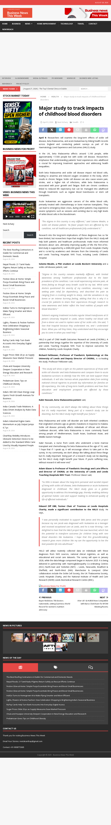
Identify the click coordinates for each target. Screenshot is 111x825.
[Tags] (55, 667)
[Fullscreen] (32, 216)
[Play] (6, 216)
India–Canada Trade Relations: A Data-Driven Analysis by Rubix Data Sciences (19, 409)
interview (6, 78)
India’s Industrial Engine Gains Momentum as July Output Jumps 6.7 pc (18, 424)
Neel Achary (62, 122)
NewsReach (7, 29)
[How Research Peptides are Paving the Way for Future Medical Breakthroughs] (93, 637)
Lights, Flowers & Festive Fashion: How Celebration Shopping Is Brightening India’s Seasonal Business (51, 700)
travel (80, 24)
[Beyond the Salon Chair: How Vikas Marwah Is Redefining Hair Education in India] (55, 637)
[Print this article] (86, 130)
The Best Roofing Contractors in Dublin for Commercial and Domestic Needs (18, 253)
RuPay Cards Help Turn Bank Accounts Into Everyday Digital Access (17, 343)
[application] (19, 210)
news (27, 24)
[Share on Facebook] (43, 130)
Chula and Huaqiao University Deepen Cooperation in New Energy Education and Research (17, 369)
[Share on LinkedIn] (60, 130)
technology (67, 24)
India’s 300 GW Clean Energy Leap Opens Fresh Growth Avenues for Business (19, 395)
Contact (93, 24)
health (75, 122)
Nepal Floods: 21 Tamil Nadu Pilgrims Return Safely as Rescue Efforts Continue (18, 267)
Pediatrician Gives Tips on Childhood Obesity (26, 718)
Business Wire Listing (89, 78)
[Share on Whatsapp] (94, 130)
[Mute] (28, 216)
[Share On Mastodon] (103, 130)
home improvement (46, 24)
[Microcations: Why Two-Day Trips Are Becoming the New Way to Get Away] (17, 637)
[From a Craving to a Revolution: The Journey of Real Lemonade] (80, 637)
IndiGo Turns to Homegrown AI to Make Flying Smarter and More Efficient (19, 311)
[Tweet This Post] (51, 130)
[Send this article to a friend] (77, 130)
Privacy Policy (22, 84)
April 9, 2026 (48, 122)
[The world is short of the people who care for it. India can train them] (68, 637)
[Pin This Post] (69, 130)
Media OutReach (40, 78)
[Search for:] (93, 88)
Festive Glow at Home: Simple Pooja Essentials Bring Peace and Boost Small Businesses (18, 282)
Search (6, 230)
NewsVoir (71, 78)
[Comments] (90, 667)
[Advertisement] (55, 54)
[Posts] (20, 667)
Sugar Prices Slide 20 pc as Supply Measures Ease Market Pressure (36, 709)
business (16, 24)
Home (5, 24)
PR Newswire (57, 78)
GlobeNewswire (22, 78)
